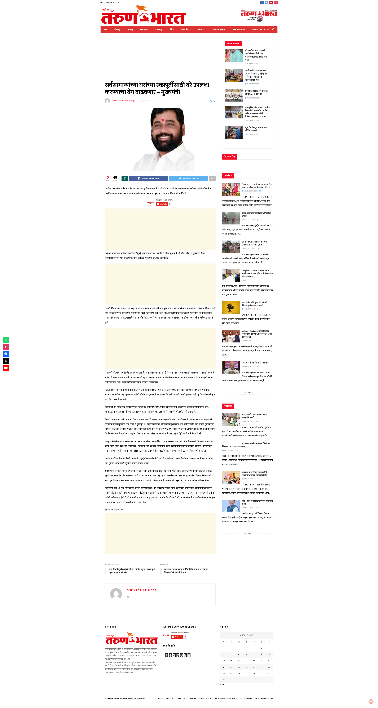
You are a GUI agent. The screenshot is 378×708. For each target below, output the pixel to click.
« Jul (222, 684)
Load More (247, 392)
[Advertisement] (160, 59)
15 (261, 660)
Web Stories (238, 29)
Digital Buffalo (127, 698)
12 (238, 660)
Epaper (201, 29)
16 (269, 660)
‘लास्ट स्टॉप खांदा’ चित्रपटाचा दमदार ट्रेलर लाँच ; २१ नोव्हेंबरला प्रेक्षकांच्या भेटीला (257, 186)
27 (246, 673)
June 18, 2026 (248, 421)
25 (231, 673)
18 (231, 667)
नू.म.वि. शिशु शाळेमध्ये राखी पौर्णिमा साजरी (256, 129)
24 (224, 673)
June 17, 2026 (228, 450)
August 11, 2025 (249, 248)
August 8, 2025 (249, 280)
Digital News (218, 29)
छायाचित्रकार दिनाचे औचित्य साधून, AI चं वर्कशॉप (256, 92)
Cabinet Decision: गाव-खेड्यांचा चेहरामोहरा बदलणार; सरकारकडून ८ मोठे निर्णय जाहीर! (257, 334)
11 (231, 660)
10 (224, 660)
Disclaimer (192, 698)
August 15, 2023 (146, 100)
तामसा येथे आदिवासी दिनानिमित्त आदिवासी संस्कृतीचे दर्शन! (254, 243)
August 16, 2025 (249, 220)
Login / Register (260, 29)
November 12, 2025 (250, 191)
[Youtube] (6, 368)
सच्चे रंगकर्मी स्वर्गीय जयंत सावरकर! (255, 362)
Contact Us (180, 698)
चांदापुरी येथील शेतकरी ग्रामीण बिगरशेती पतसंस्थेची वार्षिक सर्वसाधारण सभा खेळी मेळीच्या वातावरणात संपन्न (257, 112)
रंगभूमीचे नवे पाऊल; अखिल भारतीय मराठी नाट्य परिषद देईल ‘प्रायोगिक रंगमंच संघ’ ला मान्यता (257, 273)
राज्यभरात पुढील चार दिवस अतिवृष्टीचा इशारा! (256, 214)
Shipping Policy (245, 698)
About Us (169, 698)
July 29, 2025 (248, 341)
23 (269, 667)
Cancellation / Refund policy (225, 698)
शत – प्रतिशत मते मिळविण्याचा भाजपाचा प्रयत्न (257, 502)
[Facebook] (6, 354)
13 (246, 660)
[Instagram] (6, 347)
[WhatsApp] (6, 340)
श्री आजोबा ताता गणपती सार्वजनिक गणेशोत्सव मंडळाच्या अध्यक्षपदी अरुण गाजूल (256, 55)
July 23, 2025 (248, 366)
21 (254, 667)
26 (239, 673)
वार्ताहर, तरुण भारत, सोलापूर (124, 100)
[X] (6, 361)
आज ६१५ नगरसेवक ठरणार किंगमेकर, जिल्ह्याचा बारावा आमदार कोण (246, 445)
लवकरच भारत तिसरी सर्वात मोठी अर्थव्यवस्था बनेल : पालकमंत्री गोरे (254, 474)
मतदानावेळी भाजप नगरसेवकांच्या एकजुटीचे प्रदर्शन (254, 416)
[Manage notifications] (371, 701)
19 (239, 667)
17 (224, 667)
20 (247, 667)
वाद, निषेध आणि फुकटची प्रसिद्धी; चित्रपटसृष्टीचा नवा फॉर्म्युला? (254, 304)
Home (160, 698)
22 (261, 667)
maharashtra (161, 100)
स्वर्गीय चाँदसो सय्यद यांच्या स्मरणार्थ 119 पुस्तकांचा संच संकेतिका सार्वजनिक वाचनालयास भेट (256, 75)
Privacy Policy (205, 698)
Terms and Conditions (264, 698)
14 (254, 660)
